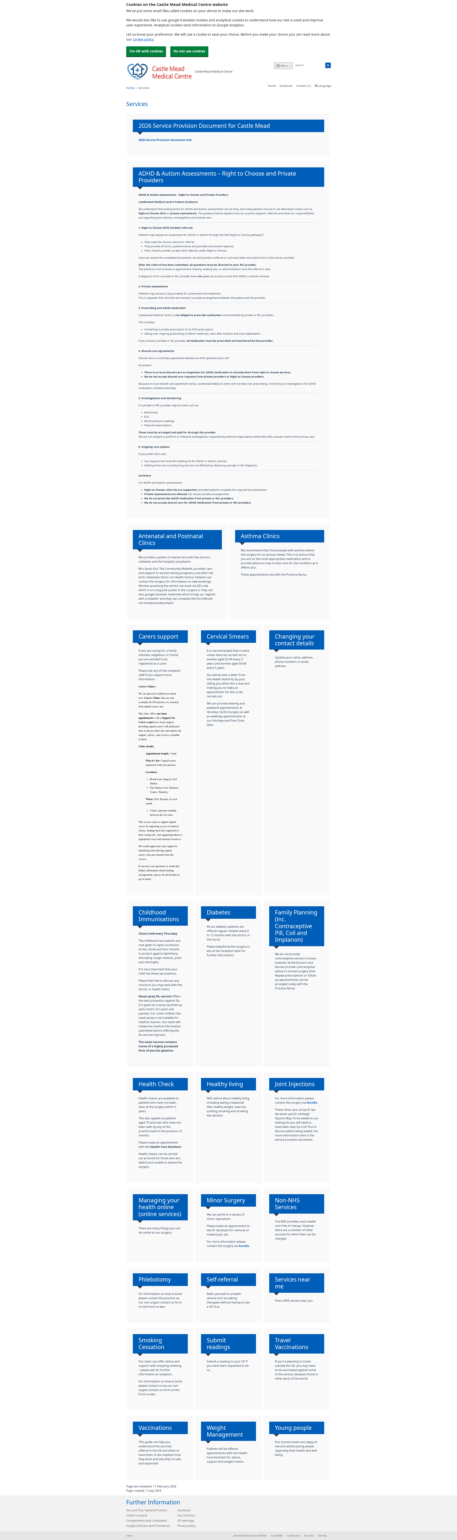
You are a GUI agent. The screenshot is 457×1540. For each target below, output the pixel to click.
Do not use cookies (189, 51)
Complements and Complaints (146, 1520)
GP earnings (185, 1520)
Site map (322, 1536)
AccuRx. (312, 1102)
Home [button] (272, 85)
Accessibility (277, 1536)
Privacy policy (186, 1525)
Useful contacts (136, 1515)
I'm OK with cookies (146, 51)
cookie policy (143, 39)
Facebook (286, 85)
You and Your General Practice (146, 1510)
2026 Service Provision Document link (165, 140)
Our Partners (186, 1515)
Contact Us (303, 85)
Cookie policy (293, 1536)
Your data (309, 1536)
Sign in (129, 1536)
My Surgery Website (257, 1536)
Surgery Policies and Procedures (148, 1525)
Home (130, 87)
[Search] (328, 65)
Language (324, 85)
